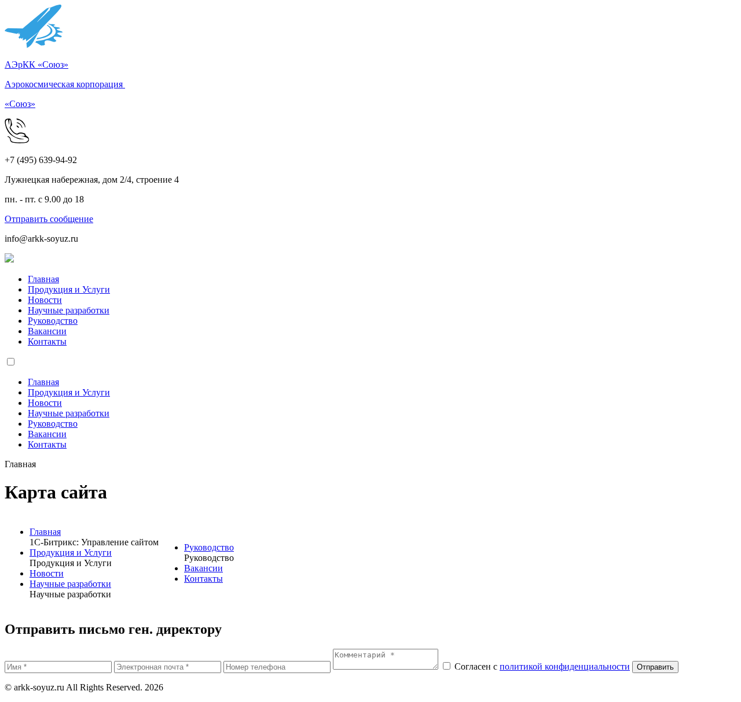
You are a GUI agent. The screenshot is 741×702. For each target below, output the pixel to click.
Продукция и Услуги (69, 289)
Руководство (53, 321)
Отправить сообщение (49, 219)
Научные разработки (68, 310)
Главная (43, 279)
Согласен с (542, 666)
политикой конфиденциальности (565, 666)
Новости (45, 300)
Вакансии (47, 331)
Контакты (47, 341)
